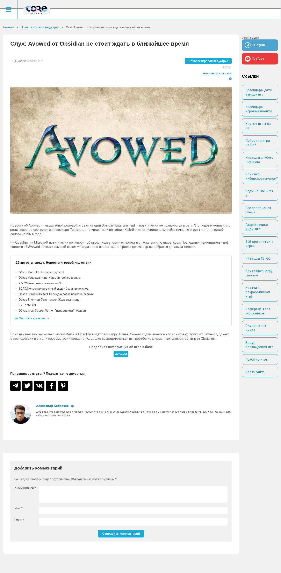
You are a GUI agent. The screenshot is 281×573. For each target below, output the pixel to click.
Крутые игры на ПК (258, 126)
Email (19, 520)
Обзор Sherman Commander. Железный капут (50, 299)
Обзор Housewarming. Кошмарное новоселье (49, 277)
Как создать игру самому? (258, 273)
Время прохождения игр (259, 345)
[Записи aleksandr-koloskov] (20, 413)
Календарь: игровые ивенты (258, 109)
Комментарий (25, 488)
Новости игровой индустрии (208, 61)
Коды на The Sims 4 (259, 193)
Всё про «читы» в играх (259, 244)
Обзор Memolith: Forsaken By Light (41, 272)
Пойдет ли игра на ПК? (257, 143)
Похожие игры (256, 359)
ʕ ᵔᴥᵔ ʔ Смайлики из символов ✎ (40, 283)
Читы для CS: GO (258, 258)
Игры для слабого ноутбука (259, 159)
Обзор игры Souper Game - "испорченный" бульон (52, 310)
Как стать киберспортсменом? (261, 176)
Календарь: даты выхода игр (258, 92)
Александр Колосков (217, 73)
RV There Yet (27, 305)
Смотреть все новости (34, 318)
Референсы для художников (257, 311)
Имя (18, 508)
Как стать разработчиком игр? (257, 292)
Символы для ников (255, 328)
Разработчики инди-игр (256, 227)
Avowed (121, 354)
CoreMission (36, 10)
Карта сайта (254, 372)
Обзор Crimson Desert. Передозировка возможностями (56, 294)
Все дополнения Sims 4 (258, 210)
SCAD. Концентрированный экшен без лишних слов (53, 288)
